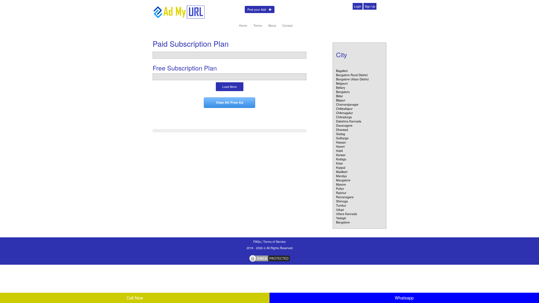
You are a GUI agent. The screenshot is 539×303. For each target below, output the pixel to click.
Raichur (341, 193)
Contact (287, 25)
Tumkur (341, 205)
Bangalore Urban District (352, 79)
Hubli (339, 151)
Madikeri (341, 172)
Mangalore (343, 180)
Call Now (135, 298)
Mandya (341, 176)
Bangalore (343, 222)
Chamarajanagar (347, 104)
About (272, 25)
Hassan (341, 142)
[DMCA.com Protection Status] (269, 258)
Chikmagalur (344, 113)
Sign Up (370, 6)
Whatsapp (404, 298)
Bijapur (340, 100)
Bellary (340, 87)
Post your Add (258, 9)
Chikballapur (344, 108)
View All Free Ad (229, 103)
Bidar (339, 96)
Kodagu (341, 159)
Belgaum (342, 83)
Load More (229, 87)
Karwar (341, 155)
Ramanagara (345, 197)
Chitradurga (344, 117)
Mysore (341, 184)
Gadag (340, 134)
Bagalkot (342, 71)
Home (243, 25)
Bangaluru (343, 92)
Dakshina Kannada (348, 121)
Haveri (340, 146)
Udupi (340, 209)
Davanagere (344, 125)
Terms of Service (274, 241)
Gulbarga (342, 138)
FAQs (257, 241)
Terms (257, 25)
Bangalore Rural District (352, 75)
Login (357, 6)
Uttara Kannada (346, 214)
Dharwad (342, 130)
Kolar (339, 163)
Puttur (340, 188)
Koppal (340, 167)
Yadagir (341, 218)
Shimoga (342, 201)
